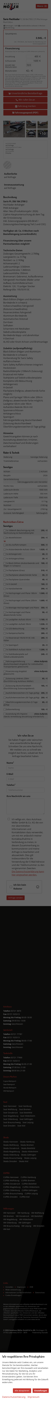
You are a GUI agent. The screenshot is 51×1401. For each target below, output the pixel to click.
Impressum (33, 1396)
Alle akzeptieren (22, 1390)
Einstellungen (40, 1390)
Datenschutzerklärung (13, 1396)
